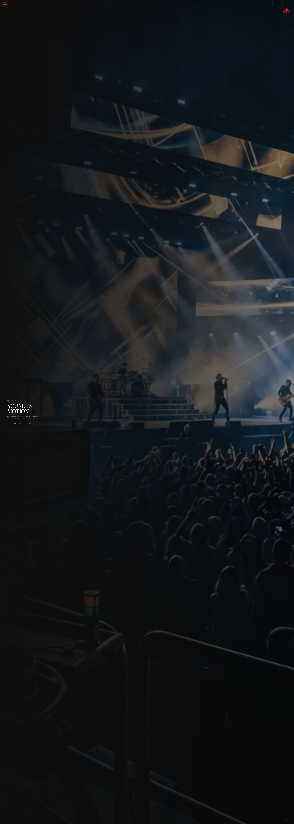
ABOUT (277, 3)
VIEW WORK (28, 423)
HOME (242, 3)
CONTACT (288, 3)
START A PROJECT (14, 423)
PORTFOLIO (266, 3)
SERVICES (253, 3)
